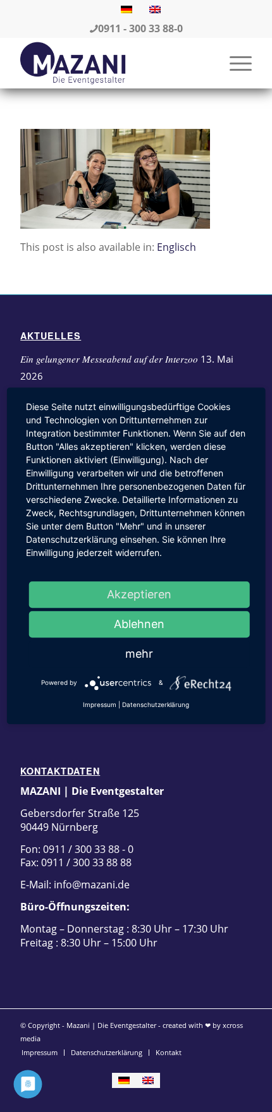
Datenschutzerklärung (155, 704)
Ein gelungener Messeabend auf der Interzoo (109, 359)
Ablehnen (139, 624)
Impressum (99, 704)
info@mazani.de (90, 884)
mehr (139, 653)
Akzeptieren (139, 594)
